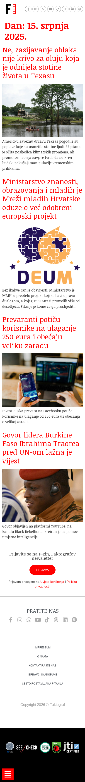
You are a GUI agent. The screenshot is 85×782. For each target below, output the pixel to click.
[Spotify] (80, 9)
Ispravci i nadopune (42, 674)
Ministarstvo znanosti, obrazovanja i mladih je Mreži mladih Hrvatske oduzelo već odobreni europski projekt (42, 198)
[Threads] (65, 9)
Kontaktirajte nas (42, 665)
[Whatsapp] (43, 9)
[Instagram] (35, 9)
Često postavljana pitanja (42, 683)
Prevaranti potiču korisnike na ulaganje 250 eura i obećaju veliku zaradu (39, 332)
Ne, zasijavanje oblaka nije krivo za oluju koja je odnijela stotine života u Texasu (40, 62)
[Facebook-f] (28, 9)
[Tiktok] (58, 9)
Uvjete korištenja (52, 581)
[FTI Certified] (71, 748)
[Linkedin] (65, 619)
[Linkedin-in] (72, 9)
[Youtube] (50, 9)
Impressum (43, 647)
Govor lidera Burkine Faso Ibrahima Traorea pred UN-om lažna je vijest (40, 447)
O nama (42, 656)
